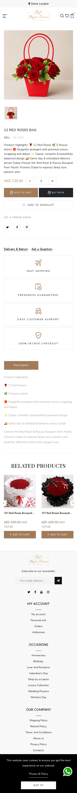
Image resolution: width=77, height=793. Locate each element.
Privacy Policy (38, 744)
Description (21, 365)
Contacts (38, 750)
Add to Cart (23, 192)
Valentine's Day (38, 673)
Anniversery (38, 655)
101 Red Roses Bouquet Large (19, 513)
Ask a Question (42, 249)
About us (38, 738)
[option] (11, 113)
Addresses (38, 632)
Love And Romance (38, 667)
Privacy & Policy (38, 774)
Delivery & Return (16, 249)
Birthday (38, 661)
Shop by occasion (38, 679)
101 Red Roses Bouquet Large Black (57, 513)
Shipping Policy (38, 720)
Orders (38, 626)
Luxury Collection (38, 685)
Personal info (38, 620)
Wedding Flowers (38, 691)
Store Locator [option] (39, 4)
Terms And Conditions (38, 732)
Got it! (38, 785)
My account (38, 614)
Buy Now (58, 192)
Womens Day (38, 697)
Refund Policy (38, 726)
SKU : (8, 137)
